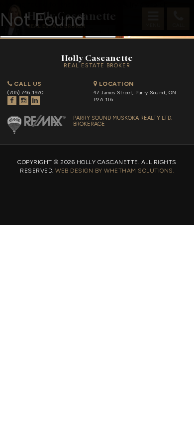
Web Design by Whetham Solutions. (114, 170)
